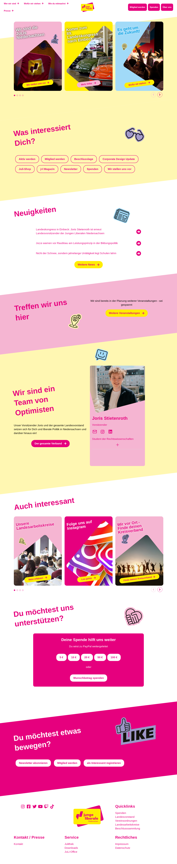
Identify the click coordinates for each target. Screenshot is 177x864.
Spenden (120, 813)
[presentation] (14, 95)
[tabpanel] (37, 56)
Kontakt (18, 844)
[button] (117, 445)
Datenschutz (122, 847)
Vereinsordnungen (126, 820)
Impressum (121, 844)
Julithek (69, 844)
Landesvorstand (125, 816)
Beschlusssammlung (127, 828)
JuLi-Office (71, 851)
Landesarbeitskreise (127, 824)
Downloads (71, 847)
